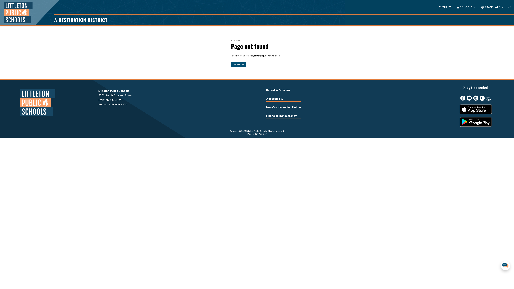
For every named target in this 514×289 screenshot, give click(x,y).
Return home (238, 65)
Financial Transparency (281, 115)
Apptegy (263, 134)
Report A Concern (278, 90)
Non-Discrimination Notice (283, 107)
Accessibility (274, 98)
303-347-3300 (117, 104)
